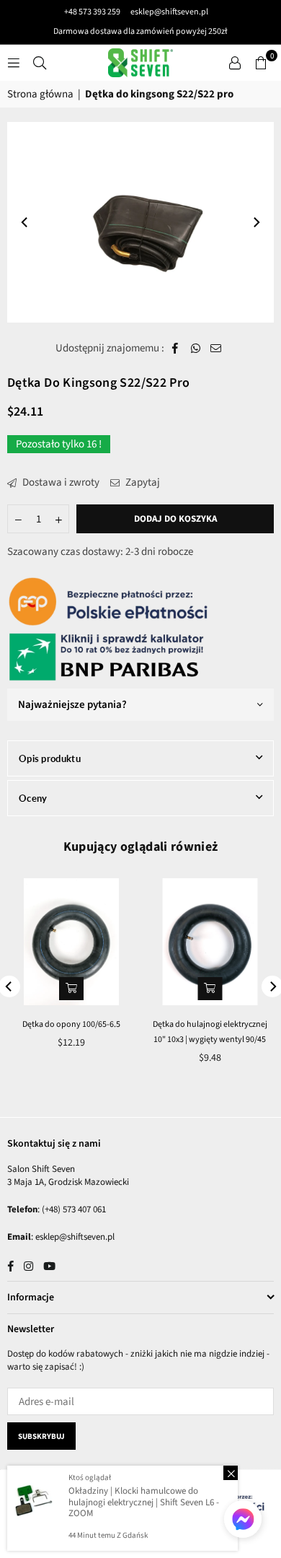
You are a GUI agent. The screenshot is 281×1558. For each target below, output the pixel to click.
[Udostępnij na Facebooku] (175, 348)
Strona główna (40, 94)
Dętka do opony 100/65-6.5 (71, 1024)
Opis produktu (50, 758)
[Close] (230, 1473)
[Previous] (25, 222)
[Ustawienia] (235, 63)
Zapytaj (141, 482)
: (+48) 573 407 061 (71, 1209)
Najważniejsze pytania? (72, 704)
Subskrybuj (41, 1436)
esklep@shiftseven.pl (168, 12)
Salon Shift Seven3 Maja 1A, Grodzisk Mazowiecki (68, 1176)
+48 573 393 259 (92, 12)
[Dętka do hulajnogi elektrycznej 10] (210, 941)
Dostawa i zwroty (59, 482)
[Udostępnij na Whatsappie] (195, 348)
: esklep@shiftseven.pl (73, 1236)
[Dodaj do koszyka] (71, 988)
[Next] (256, 222)
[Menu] (14, 62)
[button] (261, 63)
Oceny (33, 798)
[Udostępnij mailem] (216, 348)
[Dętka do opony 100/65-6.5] (71, 941)
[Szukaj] (40, 62)
